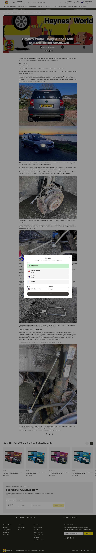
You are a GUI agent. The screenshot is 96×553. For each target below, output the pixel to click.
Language (51, 286)
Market (28, 286)
